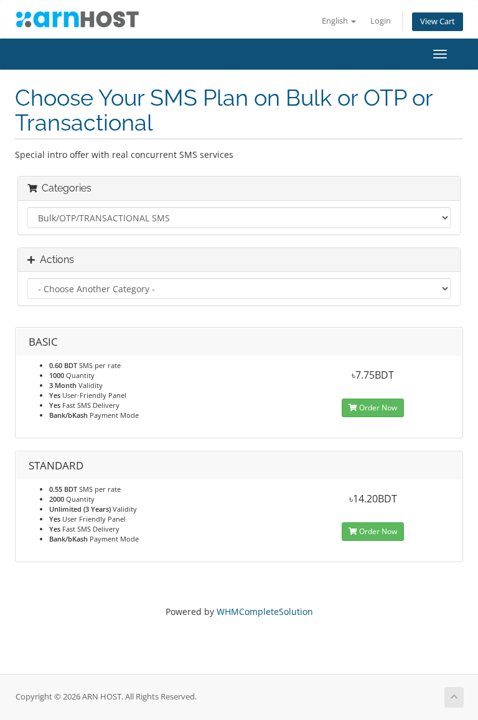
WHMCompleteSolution (265, 611)
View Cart (437, 21)
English (336, 21)
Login (380, 21)
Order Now (377, 407)
